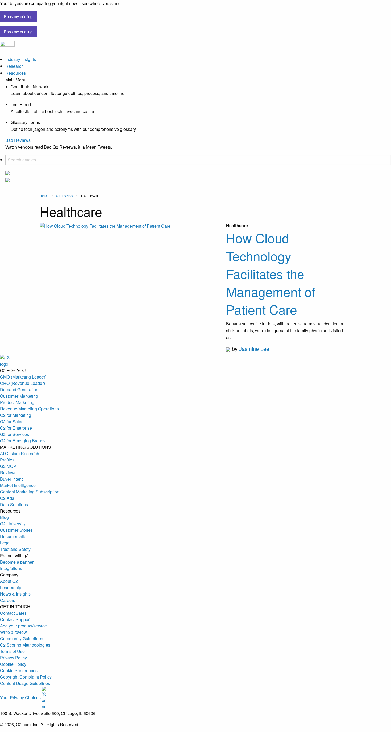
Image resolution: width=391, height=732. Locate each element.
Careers (7, 600)
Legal (5, 543)
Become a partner (17, 562)
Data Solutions (14, 504)
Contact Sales (13, 613)
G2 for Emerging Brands (22, 441)
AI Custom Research (19, 453)
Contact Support (15, 619)
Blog (4, 517)
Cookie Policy (13, 664)
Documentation (14, 536)
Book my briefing (18, 16)
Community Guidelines (21, 638)
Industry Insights (20, 59)
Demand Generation (19, 389)
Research (14, 66)
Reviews (8, 472)
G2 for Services (14, 434)
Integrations (11, 568)
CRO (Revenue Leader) (22, 383)
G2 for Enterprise (16, 428)
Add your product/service (23, 626)
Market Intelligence (18, 485)
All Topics (64, 196)
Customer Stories (16, 530)
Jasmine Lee (254, 348)
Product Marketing (17, 402)
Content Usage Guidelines (25, 683)
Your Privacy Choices (21, 697)
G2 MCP (8, 466)
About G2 (9, 581)
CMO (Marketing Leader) (23, 377)
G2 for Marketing (15, 415)
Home (44, 196)
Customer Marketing (19, 396)
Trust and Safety (15, 549)
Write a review (13, 632)
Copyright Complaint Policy (26, 677)
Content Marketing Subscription (29, 492)
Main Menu (15, 80)
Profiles (7, 460)
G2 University (13, 524)
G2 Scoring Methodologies (25, 645)
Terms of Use (12, 651)
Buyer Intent (11, 479)
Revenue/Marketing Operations (29, 409)
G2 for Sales (11, 421)
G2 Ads (7, 498)
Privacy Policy (13, 658)
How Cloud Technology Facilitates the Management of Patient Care (270, 273)
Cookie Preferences (19, 670)
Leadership (10, 587)
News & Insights (15, 594)
